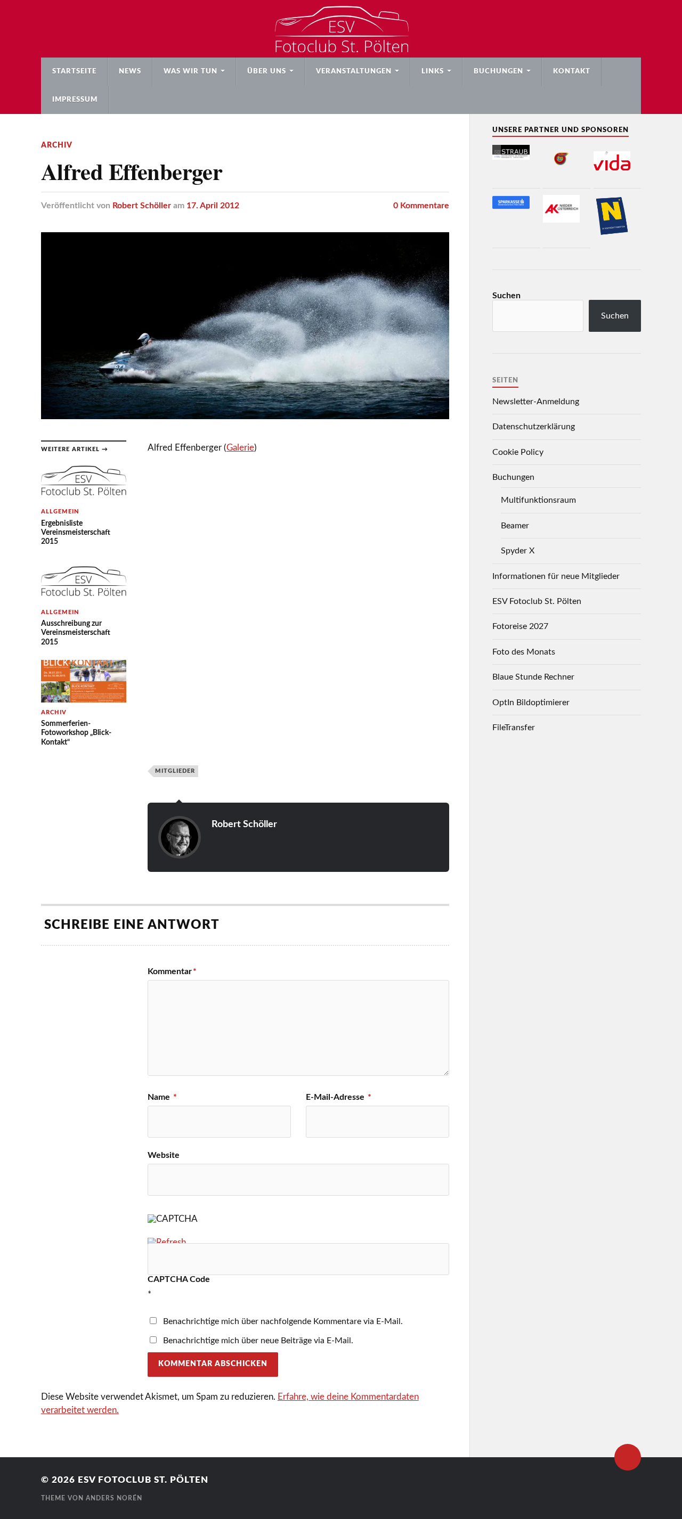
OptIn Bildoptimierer (531, 702)
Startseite (74, 71)
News (130, 71)
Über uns (266, 71)
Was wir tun (190, 71)
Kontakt (571, 71)
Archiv (56, 145)
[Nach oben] (627, 1457)
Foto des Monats (523, 652)
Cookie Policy (517, 452)
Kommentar (172, 971)
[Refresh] (167, 1242)
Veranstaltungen (354, 71)
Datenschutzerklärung (533, 426)
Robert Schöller (141, 205)
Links (432, 71)
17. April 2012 (212, 205)
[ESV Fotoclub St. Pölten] (341, 28)
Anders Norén (114, 1498)
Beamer (515, 525)
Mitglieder (175, 771)
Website (164, 1155)
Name (162, 1097)
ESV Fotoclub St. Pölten (536, 601)
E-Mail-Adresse (338, 1097)
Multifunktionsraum (538, 500)
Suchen (506, 295)
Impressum (75, 99)
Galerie (240, 447)
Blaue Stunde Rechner (533, 677)
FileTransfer (513, 727)
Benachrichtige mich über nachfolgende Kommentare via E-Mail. (283, 1321)
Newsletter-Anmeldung (535, 401)
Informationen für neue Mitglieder (556, 576)
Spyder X (517, 550)
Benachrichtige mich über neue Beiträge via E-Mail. (258, 1340)
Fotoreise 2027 (520, 626)
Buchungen (498, 71)
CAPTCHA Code (179, 1279)
